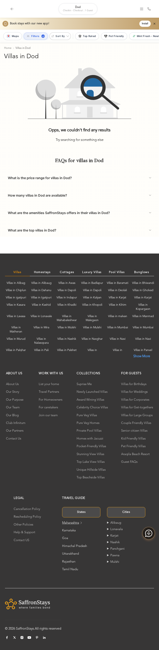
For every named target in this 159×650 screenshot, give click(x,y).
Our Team (13, 407)
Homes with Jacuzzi (90, 438)
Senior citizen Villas (134, 430)
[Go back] (12, 9)
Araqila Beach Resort (135, 454)
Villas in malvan (117, 316)
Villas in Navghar (92, 338)
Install (145, 23)
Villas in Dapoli (67, 290)
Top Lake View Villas (91, 462)
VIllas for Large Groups (137, 415)
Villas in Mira (41, 327)
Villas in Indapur (67, 297)
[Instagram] (22, 637)
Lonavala (116, 529)
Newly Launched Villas (92, 392)
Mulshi (114, 562)
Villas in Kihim (117, 304)
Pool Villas (117, 272)
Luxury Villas (91, 272)
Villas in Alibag (16, 283)
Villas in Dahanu (41, 290)
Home (7, 48)
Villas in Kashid (41, 304)
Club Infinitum (15, 423)
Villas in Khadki (66, 304)
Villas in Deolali (117, 290)
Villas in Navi (117, 338)
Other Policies (23, 524)
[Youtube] (29, 637)
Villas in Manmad (143, 316)
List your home (49, 384)
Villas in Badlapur (92, 283)
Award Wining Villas (90, 399)
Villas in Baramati (117, 283)
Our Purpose (14, 399)
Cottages (67, 272)
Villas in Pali (41, 350)
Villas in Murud (16, 338)
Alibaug (115, 522)
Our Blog (12, 415)
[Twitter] (14, 637)
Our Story (12, 392)
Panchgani (117, 548)
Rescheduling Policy (27, 516)
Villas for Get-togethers (137, 407)
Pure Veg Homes (88, 423)
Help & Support (24, 532)
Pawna (114, 555)
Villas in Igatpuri (41, 297)
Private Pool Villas (89, 430)
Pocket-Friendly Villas (91, 446)
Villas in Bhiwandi (143, 283)
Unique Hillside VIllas (91, 469)
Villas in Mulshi (67, 327)
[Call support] (149, 9)
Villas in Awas (66, 283)
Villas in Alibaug (41, 283)
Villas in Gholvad (142, 290)
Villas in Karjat (117, 297)
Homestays (42, 272)
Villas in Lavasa (16, 316)
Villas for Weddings (134, 392)
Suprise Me (84, 384)
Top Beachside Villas (91, 477)
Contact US (21, 540)
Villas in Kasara (16, 304)
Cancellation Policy (27, 509)
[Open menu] (142, 9)
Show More (141, 356)
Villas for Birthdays (133, 384)
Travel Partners (49, 392)
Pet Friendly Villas (133, 446)
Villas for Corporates (135, 399)
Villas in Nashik (66, 338)
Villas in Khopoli (92, 304)
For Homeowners (50, 399)
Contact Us (13, 438)
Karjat (114, 535)
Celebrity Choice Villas (92, 407)
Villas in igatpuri (16, 297)
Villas (17, 272)
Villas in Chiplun (16, 290)
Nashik (115, 542)
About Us (12, 384)
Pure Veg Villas (87, 415)
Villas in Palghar (16, 350)
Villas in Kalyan (92, 297)
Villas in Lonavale (41, 316)
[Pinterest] (37, 637)
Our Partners (14, 430)
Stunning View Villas (90, 454)
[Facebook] (7, 637)
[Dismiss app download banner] (154, 24)
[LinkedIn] (44, 637)
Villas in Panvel (143, 350)
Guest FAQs (129, 462)
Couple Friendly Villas (136, 423)
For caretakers (48, 407)
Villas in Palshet (67, 350)
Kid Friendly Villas (133, 438)
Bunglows (141, 272)
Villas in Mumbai (117, 327)
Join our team (48, 415)
